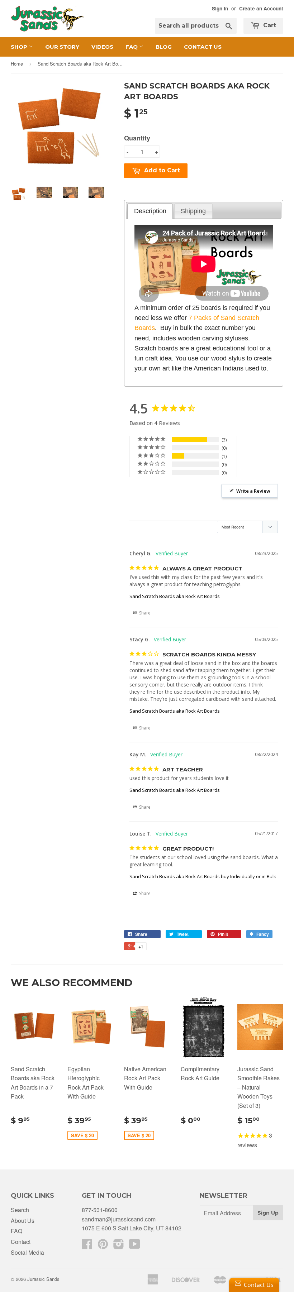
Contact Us (203, 46)
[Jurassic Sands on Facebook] (87, 1246)
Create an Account (261, 8)
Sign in (220, 8)
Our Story (62, 46)
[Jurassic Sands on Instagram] (118, 1246)
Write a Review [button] (253, 491)
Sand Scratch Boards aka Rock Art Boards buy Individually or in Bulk (202, 876)
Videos (102, 46)
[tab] (150, 211)
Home (17, 63)
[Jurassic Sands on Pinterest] (103, 1246)
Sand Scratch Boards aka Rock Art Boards (174, 596)
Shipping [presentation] (193, 211)
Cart (268, 25)
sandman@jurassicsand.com (119, 1219)
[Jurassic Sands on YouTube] (134, 1246)
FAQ (132, 46)
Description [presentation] (150, 211)
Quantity (137, 138)
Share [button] (144, 613)
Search (20, 1210)
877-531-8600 (100, 1210)
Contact (20, 1242)
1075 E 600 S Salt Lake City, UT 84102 (131, 1228)
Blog (164, 46)
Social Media (27, 1252)
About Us (22, 1220)
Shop (20, 46)
